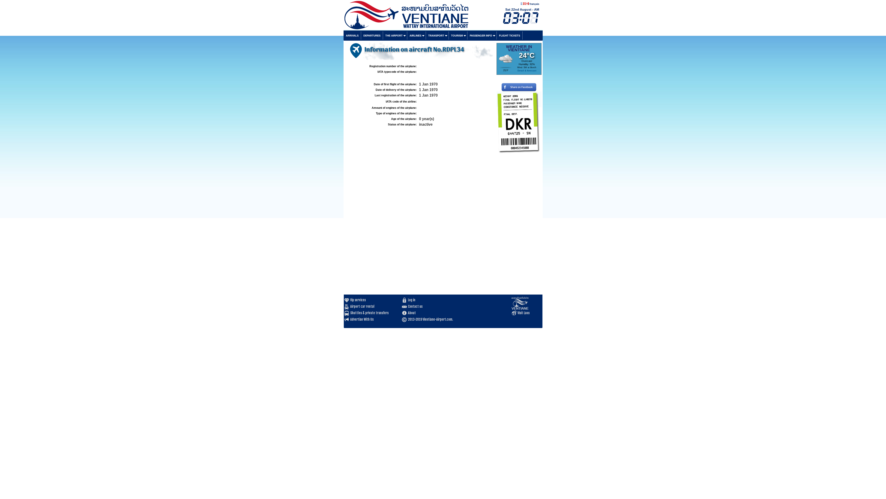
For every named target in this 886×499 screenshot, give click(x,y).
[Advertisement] (519, 225)
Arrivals (352, 35)
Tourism (457, 35)
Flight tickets (509, 35)
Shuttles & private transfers (369, 313)
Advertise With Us (362, 319)
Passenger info (481, 35)
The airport (394, 35)
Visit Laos (524, 313)
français (534, 4)
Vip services (358, 300)
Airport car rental (362, 306)
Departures (371, 35)
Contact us (415, 306)
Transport (436, 35)
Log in (411, 300)
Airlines (415, 35)
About (412, 313)
